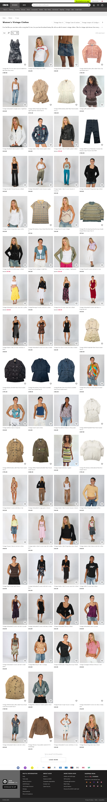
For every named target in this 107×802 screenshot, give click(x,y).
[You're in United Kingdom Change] (102, 1)
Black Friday (67, 784)
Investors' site (46, 784)
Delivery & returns (27, 781)
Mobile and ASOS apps (69, 776)
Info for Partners (67, 786)
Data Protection (26, 791)
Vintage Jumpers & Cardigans (91, 22)
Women (10, 18)
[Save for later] (25, 65)
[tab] (5, 10)
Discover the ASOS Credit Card (71, 789)
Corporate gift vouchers (69, 781)
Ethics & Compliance (28, 794)
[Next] (102, 22)
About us (45, 776)
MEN (24, 5)
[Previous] (52, 22)
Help (24, 776)
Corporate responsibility (49, 781)
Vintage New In (58, 22)
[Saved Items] (98, 5)
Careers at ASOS (47, 779)
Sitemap (25, 789)
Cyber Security (46, 786)
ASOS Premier (26, 784)
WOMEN (14, 5)
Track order (25, 779)
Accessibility (101, 800)
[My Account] (94, 5)
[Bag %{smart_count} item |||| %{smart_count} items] (102, 5)
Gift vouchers (67, 779)
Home (4, 18)
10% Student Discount (28, 786)
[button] (86, 782)
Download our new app (82, 1)
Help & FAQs (95, 1)
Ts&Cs (96, 800)
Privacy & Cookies (89, 800)
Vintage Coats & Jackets (73, 22)
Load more (53, 760)
